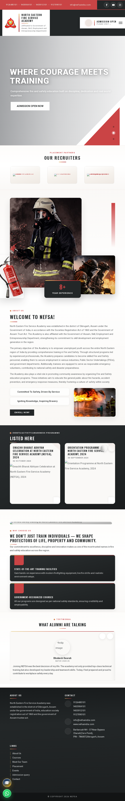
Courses (16, 757)
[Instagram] (120, 5)
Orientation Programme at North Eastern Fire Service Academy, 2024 (31, 451)
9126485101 (11, 4)
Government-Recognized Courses (33, 597)
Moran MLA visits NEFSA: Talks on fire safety (90, 449)
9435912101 (41, 4)
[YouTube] (113, 5)
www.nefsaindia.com (83, 724)
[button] (113, 127)
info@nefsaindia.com (80, 5)
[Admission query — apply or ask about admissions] (7, 782)
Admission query (21, 775)
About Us (16, 753)
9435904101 (26, 4)
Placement (17, 766)
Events (15, 770)
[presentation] (103, 448)
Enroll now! (22, 412)
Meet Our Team (19, 762)
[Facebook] (106, 5)
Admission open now (29, 106)
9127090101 (56, 4)
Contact (16, 779)
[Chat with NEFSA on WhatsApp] (7, 793)
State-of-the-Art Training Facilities (35, 569)
